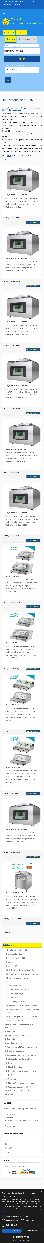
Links (18, 5)
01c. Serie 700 (11, 966)
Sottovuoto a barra (19, 156)
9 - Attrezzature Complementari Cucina (23, 108)
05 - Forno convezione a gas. (17, 982)
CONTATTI (21, 33)
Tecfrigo (8, 1152)
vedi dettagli (31, 222)
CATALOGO (9, 33)
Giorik (7, 1144)
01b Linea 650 (11, 962)
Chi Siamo (8, 5)
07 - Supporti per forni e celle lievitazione (21, 1006)
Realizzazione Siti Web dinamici (17, 1166)
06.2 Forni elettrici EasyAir (16, 990)
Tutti (9, 156)
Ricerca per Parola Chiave (17, 46)
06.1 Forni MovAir (12, 998)
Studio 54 (8, 1148)
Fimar (7, 1140)
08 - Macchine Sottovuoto (12, 110)
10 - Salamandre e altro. (15, 1021)
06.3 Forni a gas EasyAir (15, 994)
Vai (8, 80)
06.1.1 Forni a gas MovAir (15, 1002)
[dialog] (22, 1216)
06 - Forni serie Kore (13, 986)
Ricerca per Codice (15, 65)
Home (4, 108)
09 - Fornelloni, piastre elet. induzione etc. (22, 1017)
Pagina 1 (7, 932)
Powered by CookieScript (22, 1240)
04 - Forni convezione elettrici (17, 978)
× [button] (41, 1192)
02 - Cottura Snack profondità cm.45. (20, 970)
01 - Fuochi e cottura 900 (15, 958)
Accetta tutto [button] (12, 1231)
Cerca (22, 59)
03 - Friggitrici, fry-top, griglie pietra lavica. (22, 974)
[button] (22, 1237)
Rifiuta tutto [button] (32, 1231)
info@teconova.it (10, 1126)
